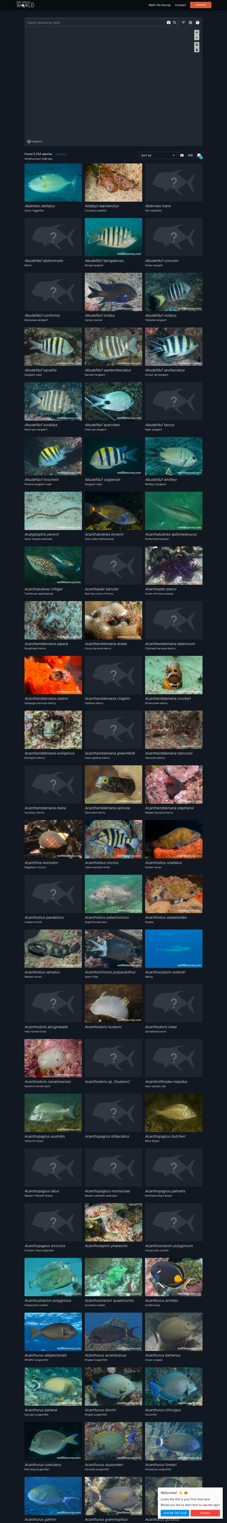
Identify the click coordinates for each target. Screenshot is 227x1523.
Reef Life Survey (160, 5)
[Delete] (196, 49)
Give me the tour (175, 1513)
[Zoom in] (196, 32)
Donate (201, 5)
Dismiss (205, 1513)
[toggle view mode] (182, 155)
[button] (158, 155)
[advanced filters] (183, 22)
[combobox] (95, 22)
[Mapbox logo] (35, 141)
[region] (113, 86)
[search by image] (169, 23)
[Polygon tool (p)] (196, 44)
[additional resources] (190, 22)
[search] (175, 23)
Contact (180, 5)
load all (61, 154)
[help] (197, 22)
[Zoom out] (196, 37)
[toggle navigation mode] (190, 155)
